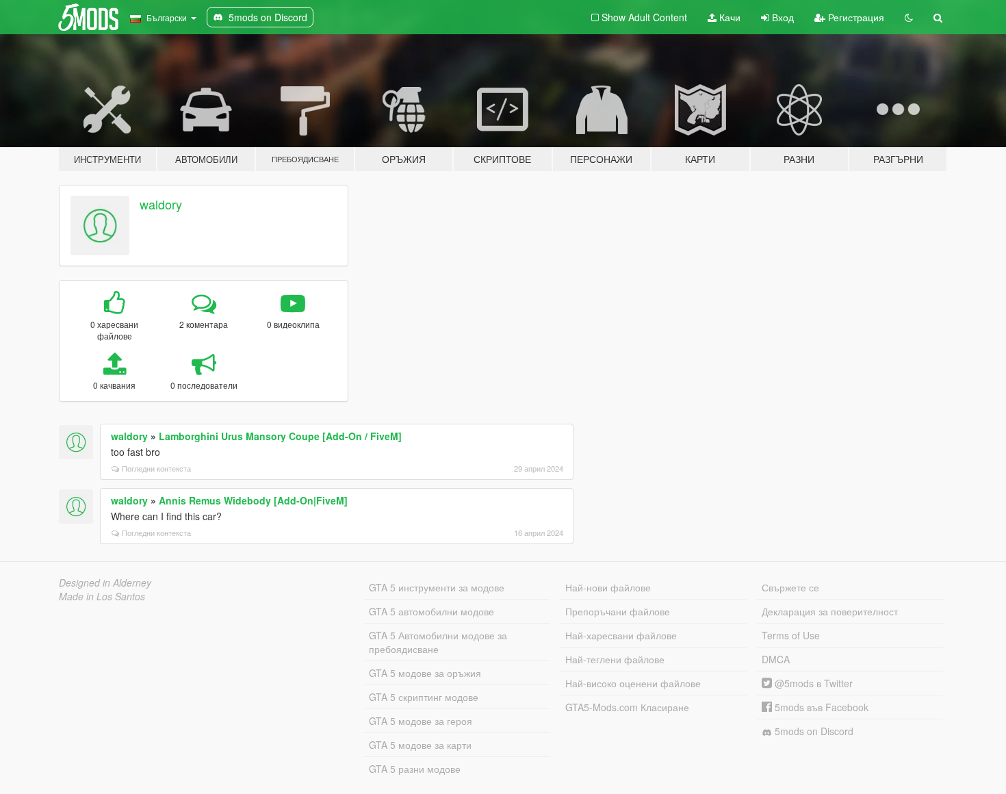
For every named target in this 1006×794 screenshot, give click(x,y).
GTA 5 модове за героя (420, 721)
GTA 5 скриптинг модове (423, 697)
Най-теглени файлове (615, 659)
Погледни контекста (156, 468)
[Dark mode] (908, 17)
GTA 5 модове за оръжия (425, 673)
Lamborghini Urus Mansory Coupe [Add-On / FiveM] (280, 436)
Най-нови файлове (608, 587)
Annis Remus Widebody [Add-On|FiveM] (253, 500)
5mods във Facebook (820, 707)
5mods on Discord (812, 731)
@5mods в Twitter (812, 683)
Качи (728, 17)
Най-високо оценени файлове (633, 683)
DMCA (776, 659)
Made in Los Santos (102, 596)
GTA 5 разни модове (415, 769)
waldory (161, 204)
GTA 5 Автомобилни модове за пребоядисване (438, 642)
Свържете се (790, 587)
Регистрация (854, 17)
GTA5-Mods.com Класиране (627, 707)
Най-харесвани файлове (621, 635)
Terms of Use (791, 635)
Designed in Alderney (105, 582)
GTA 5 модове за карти (420, 745)
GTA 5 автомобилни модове (431, 611)
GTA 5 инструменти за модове (436, 587)
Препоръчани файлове (617, 611)
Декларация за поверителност (830, 611)
